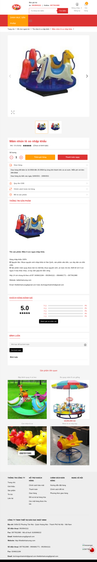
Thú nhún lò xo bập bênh (40, 29)
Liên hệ (10, 498)
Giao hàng (33, 493)
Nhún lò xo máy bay (69, 424)
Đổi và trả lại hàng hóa (37, 497)
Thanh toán (33, 489)
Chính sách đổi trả (57, 489)
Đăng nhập (76, 8)
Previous (10, 76)
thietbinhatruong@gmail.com (25, 285)
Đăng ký (77, 11)
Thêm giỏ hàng (40, 157)
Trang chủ (11, 29)
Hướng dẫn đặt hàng (58, 485)
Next (87, 76)
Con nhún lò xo (27, 424)
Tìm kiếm (62, 11)
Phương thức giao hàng (59, 493)
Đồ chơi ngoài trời (23, 29)
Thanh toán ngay (72, 157)
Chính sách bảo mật (36, 485)
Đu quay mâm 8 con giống (70, 377)
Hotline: (52, 5)
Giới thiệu (11, 486)
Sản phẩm (11, 490)
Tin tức (10, 494)
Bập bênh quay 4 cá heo (27, 377)
